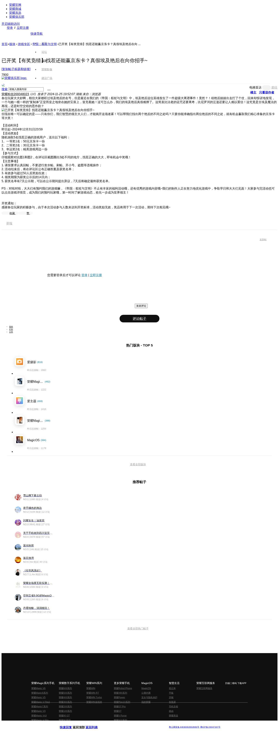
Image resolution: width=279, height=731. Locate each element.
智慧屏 (172, 702)
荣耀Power (119, 697)
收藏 (12, 213)
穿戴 (171, 697)
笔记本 (172, 688)
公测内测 (146, 693)
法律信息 (127, 724)
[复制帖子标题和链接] (16, 69)
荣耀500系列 (65, 693)
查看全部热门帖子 (138, 628)
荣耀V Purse (120, 715)
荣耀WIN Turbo (94, 697)
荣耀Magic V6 (38, 688)
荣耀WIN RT (92, 693)
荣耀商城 (15, 8)
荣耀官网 (15, 4)
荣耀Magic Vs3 (39, 715)
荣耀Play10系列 (122, 702)
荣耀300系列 (65, 702)
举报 (9, 223)
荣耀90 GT (64, 715)
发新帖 (263, 239)
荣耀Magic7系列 (39, 706)
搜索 (5, 89)
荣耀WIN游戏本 (94, 702)
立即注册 (23, 27)
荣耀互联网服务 (204, 688)
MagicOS (146, 688)
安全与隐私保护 (149, 697)
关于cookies (116, 724)
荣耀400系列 (65, 697)
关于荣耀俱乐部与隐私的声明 (95, 724)
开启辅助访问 (11, 23)
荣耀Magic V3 (38, 711)
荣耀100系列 (65, 711)
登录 (10, 27)
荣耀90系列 (65, 720)
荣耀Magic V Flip (40, 720)
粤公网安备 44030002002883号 (184, 727)
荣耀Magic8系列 (39, 693)
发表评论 (141, 305)
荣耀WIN (90, 688)
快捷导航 (37, 33)
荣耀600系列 (65, 688)
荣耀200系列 (65, 706)
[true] (48, 90)
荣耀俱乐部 (16, 16)
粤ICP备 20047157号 (210, 727)
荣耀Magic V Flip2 (40, 702)
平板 (171, 693)
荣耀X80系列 (120, 693)
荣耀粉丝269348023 (15, 94)
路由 (171, 711)
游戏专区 (24, 44)
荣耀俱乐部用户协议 (70, 724)
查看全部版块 (138, 464)
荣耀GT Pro (120, 706)
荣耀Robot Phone (123, 688)
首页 (44, 43)
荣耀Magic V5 (38, 697)
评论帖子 (139, 318)
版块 (12, 44)
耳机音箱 (173, 706)
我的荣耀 (146, 702)
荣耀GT (117, 711)
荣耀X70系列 (120, 720)
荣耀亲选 (15, 12)
